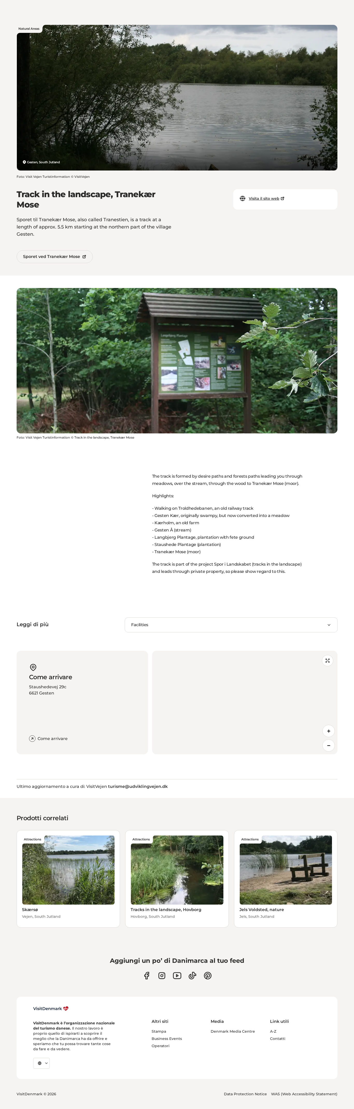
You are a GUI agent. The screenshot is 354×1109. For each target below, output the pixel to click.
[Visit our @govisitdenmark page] (192, 975)
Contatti (277, 1038)
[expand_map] (327, 660)
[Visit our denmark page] (146, 975)
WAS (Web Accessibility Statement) (304, 1094)
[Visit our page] (161, 975)
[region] (245, 702)
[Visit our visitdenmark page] (177, 975)
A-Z (273, 1031)
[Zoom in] (328, 731)
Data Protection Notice (245, 1094)
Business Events (167, 1038)
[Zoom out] (328, 745)
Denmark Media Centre (233, 1031)
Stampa (159, 1031)
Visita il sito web (264, 198)
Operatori (160, 1046)
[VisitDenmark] (51, 1008)
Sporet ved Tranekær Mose (51, 256)
